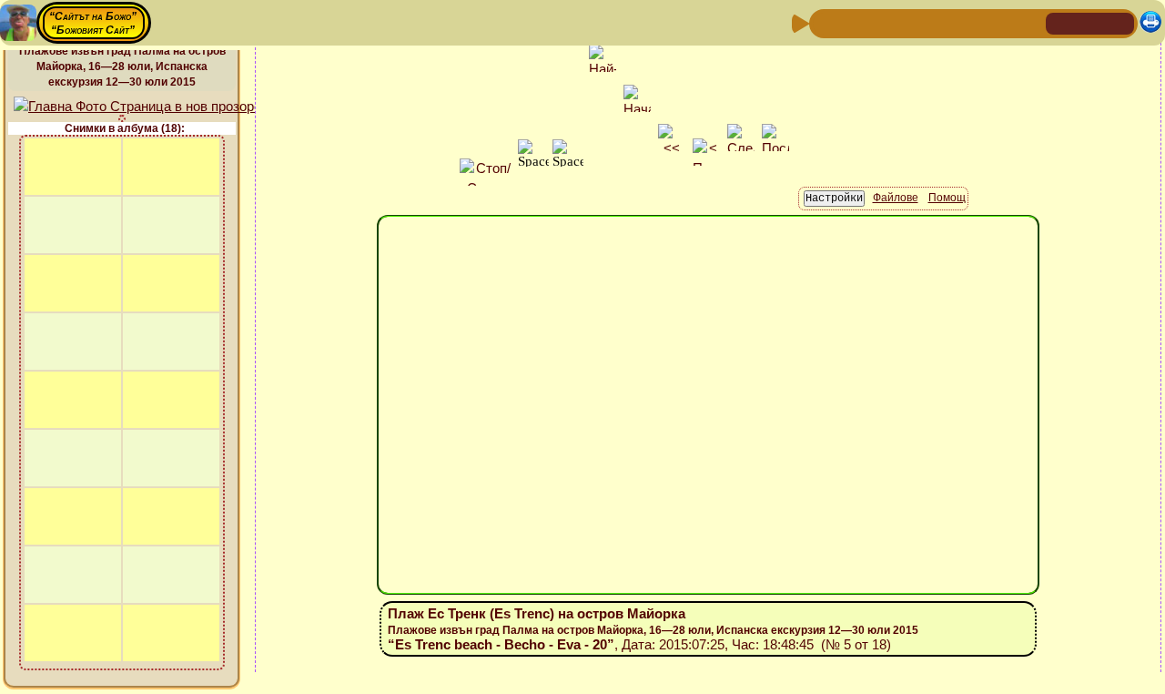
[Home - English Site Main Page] (1119, 22)
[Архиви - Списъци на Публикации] (884, 22)
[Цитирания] (913, 22)
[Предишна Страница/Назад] (825, 22)
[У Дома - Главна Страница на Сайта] (1061, 22)
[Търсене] (1029, 22)
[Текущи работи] (942, 22)
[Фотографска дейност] (971, 22)
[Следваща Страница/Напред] (855, 22)
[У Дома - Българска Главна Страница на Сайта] (1090, 22)
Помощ (947, 197)
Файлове (895, 197)
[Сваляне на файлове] (1000, 22)
